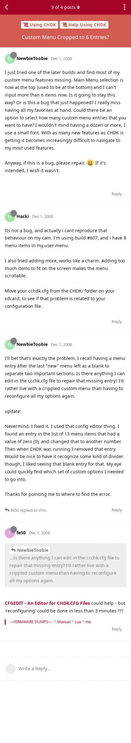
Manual (64, 622)
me (88, 622)
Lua (78, 622)
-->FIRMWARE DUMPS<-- (31, 622)
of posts (63, 7)
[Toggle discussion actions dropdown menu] (124, 7)
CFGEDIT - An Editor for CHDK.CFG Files (47, 603)
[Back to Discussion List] (6, 7)
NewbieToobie (32, 550)
